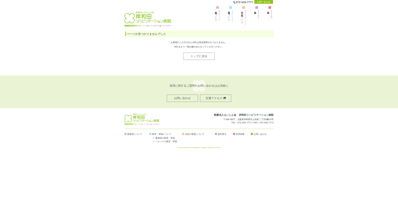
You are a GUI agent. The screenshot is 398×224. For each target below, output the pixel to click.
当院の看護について (194, 134)
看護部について (134, 134)
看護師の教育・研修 (165, 138)
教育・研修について (162, 134)
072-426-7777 (244, 2)
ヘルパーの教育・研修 (166, 141)
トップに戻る (199, 56)
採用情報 (240, 134)
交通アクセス (214, 98)
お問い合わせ (264, 2)
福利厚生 (222, 134)
